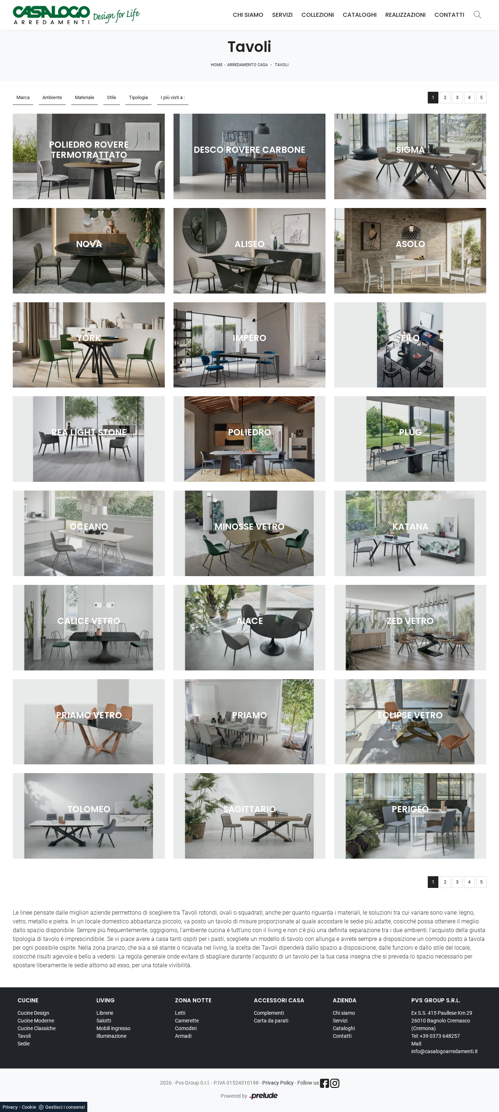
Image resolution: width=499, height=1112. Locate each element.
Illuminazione (111, 1036)
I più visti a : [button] (173, 97)
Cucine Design (33, 1013)
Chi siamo (344, 1013)
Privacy (10, 1107)
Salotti (103, 1021)
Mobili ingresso (113, 1028)
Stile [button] (111, 97)
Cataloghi (360, 15)
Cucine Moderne (36, 1021)
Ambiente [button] (52, 97)
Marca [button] (23, 97)
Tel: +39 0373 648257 (435, 1036)
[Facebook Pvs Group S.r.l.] (324, 1083)
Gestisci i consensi (65, 1107)
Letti (180, 1013)
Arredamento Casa (247, 65)
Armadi (183, 1036)
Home (216, 65)
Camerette (187, 1021)
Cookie (29, 1107)
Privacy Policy (278, 1083)
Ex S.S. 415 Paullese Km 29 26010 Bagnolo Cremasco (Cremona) (441, 1020)
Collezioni (317, 15)
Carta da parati (271, 1021)
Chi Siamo (248, 15)
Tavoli (282, 65)
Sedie (24, 1044)
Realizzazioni (405, 15)
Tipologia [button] (138, 97)
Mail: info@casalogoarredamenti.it (444, 1047)
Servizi (282, 15)
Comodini (186, 1028)
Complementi (269, 1013)
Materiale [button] (84, 97)
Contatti (449, 15)
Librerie (104, 1013)
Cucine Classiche (37, 1028)
